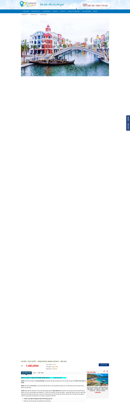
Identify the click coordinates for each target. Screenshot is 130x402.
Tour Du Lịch (33, 14)
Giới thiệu (26, 11)
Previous (104, 372)
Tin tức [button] (62, 11)
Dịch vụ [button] (55, 11)
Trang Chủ (24, 14)
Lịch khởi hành (87, 11)
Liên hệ (95, 11)
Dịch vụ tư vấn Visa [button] (73, 11)
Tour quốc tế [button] (35, 11)
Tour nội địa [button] (46, 11)
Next (107, 372)
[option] (97, 383)
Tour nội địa (43, 14)
